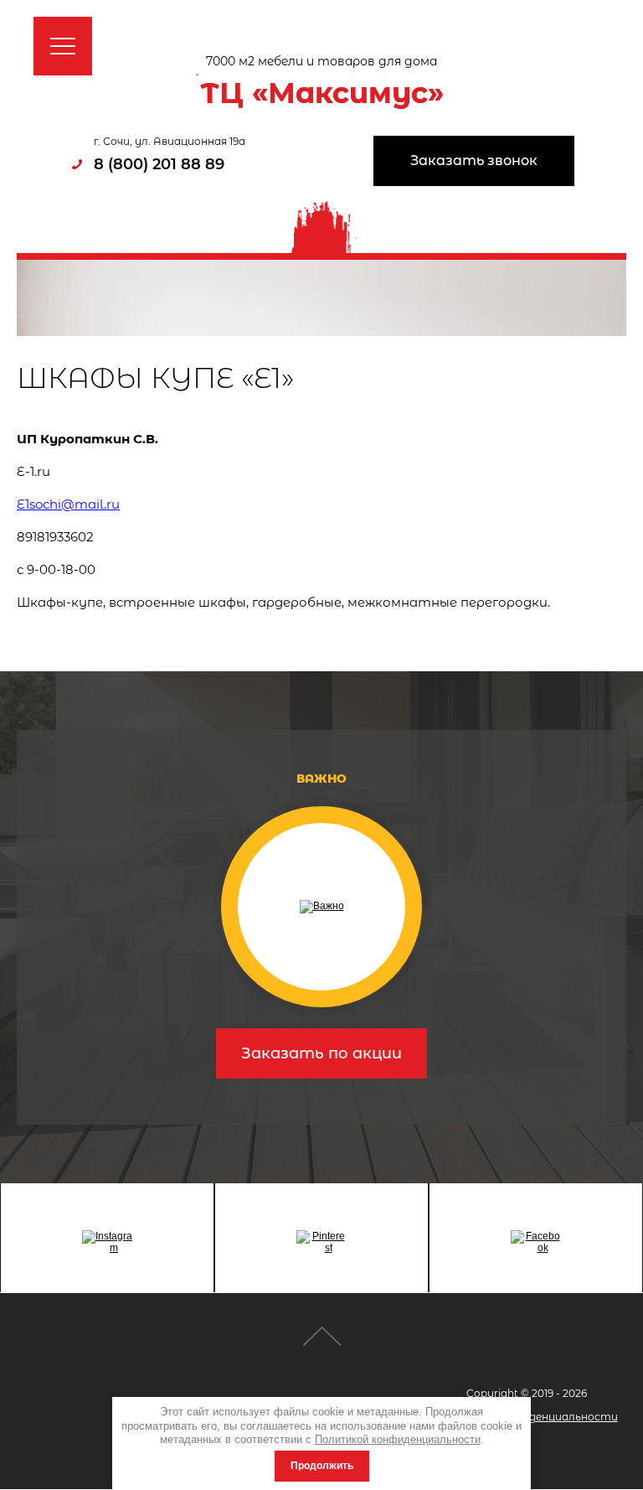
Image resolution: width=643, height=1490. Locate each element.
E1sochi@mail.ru (68, 504)
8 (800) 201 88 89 (159, 164)
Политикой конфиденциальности (398, 1439)
